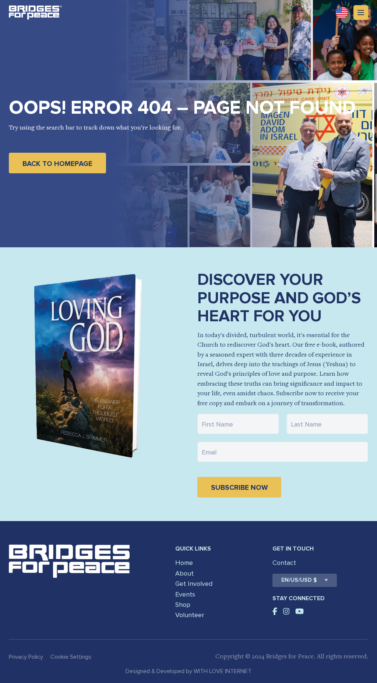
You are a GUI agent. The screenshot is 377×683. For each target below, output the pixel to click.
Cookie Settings (70, 657)
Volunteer (189, 615)
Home (184, 563)
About (184, 573)
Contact (284, 563)
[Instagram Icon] (286, 611)
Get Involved (193, 584)
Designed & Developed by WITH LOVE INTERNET (188, 671)
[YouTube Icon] (299, 611)
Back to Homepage (57, 164)
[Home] (35, 13)
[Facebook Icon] (274, 611)
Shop (182, 605)
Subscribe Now (239, 488)
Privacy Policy (26, 657)
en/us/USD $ (299, 580)
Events (185, 594)
